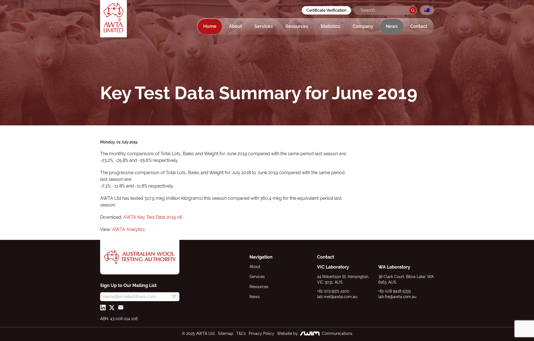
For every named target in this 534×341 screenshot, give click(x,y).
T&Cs (241, 333)
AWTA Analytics (128, 229)
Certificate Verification (326, 10)
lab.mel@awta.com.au (337, 296)
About (235, 26)
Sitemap (225, 333)
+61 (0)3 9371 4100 (333, 291)
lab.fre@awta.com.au (397, 296)
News (392, 26)
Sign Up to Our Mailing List (128, 285)
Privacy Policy (261, 333)
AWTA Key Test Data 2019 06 (152, 217)
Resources (296, 26)
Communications (337, 333)
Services (263, 26)
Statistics (330, 26)
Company (363, 26)
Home (209, 26)
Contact (418, 26)
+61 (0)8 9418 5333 (394, 291)
